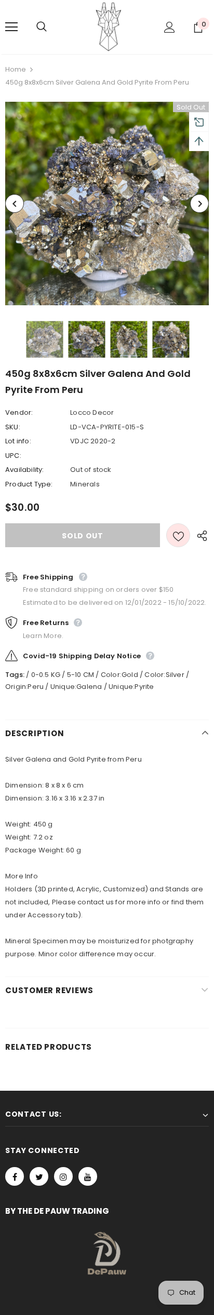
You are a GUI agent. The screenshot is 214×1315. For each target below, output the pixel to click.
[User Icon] (169, 27)
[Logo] (109, 26)
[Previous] (14, 203)
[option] (107, 203)
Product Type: (29, 484)
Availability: (24, 470)
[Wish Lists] (178, 535)
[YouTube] (87, 1176)
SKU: (12, 427)
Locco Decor (92, 412)
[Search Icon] (52, 27)
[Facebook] (14, 1176)
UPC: (13, 455)
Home (15, 69)
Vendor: (19, 412)
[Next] (199, 203)
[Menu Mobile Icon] (11, 27)
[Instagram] (63, 1176)
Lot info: (18, 441)
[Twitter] (39, 1176)
